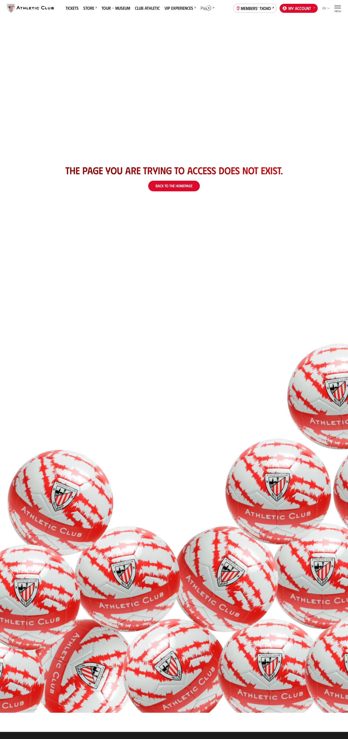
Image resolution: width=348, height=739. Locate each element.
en (324, 8)
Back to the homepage (174, 186)
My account (299, 8)
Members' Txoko (256, 8)
